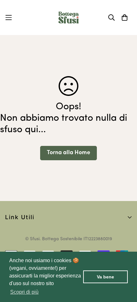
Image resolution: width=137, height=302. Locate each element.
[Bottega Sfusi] (68, 17)
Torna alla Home (68, 153)
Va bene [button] (105, 276)
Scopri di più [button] (24, 292)
